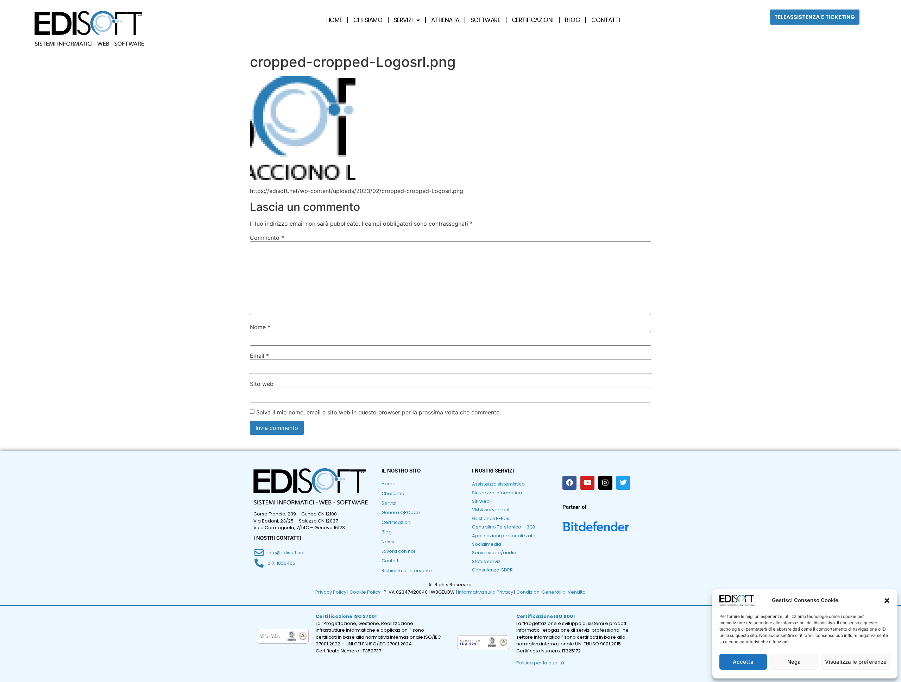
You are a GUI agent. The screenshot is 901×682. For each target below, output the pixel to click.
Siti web (481, 501)
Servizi (389, 503)
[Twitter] (623, 483)
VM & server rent (491, 509)
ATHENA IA (445, 20)
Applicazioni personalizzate (504, 535)
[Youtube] (587, 483)
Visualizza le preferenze (856, 661)
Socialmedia (486, 544)
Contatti (390, 560)
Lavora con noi (398, 551)
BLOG (572, 20)
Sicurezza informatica (497, 492)
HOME (334, 20)
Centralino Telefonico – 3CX (504, 527)
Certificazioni (396, 522)
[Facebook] (569, 483)
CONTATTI (605, 20)
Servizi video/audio (494, 552)
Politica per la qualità (540, 662)
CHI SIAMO (367, 20)
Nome (260, 327)
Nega (794, 661)
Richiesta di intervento (407, 570)
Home (389, 483)
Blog (387, 531)
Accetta (743, 661)
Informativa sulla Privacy (485, 592)
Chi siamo (393, 493)
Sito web (261, 384)
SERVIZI (403, 20)
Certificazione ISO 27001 (346, 616)
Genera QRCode (401, 512)
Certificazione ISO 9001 (545, 616)
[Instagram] (605, 483)
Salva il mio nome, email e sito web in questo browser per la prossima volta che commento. (378, 412)
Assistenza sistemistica (498, 484)
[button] (886, 600)
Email (259, 355)
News (388, 541)
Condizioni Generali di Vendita (551, 592)
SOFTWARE (485, 20)
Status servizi (487, 561)
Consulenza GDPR (492, 570)
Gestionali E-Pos (490, 518)
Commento (267, 237)
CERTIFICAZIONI (533, 20)
